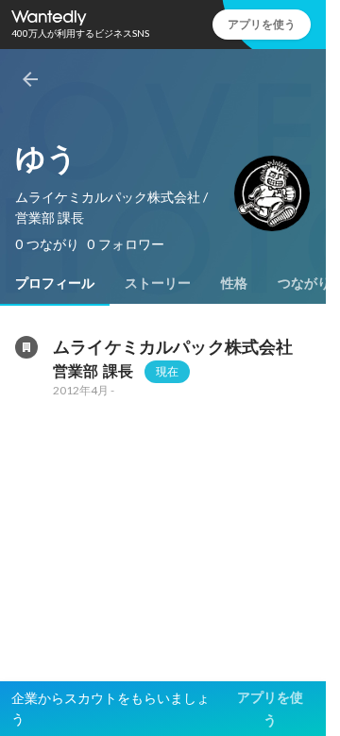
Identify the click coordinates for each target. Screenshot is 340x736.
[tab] (55, 283)
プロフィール (54, 283)
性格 (234, 283)
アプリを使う (262, 24)
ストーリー (158, 283)
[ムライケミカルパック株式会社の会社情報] (26, 347)
